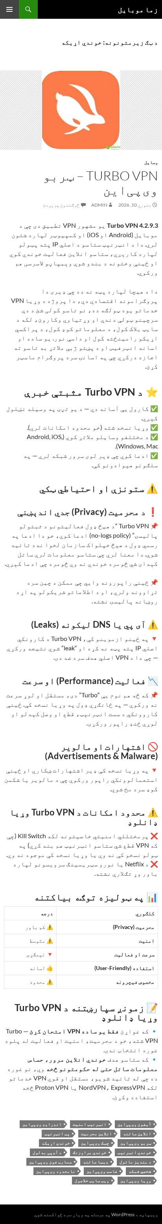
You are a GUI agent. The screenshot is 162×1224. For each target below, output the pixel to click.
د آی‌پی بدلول (47, 1152)
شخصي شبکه (140, 1171)
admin (99, 205)
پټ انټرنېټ (57, 1133)
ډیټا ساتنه (96, 1161)
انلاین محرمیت (96, 1133)
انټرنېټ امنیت (90, 1124)
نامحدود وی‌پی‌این (55, 1171)
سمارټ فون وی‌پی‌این (50, 1161)
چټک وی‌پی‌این (95, 1142)
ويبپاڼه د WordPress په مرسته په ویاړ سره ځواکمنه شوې (96, 1214)
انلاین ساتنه (137, 1133)
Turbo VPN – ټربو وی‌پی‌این (100, 183)
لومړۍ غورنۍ (9, 9)
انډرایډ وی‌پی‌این (42, 1124)
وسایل (151, 162)
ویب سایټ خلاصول (92, 1180)
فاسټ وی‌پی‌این (102, 1171)
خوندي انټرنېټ (134, 1152)
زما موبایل (138, 9)
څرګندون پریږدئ (61, 205)
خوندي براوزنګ (90, 1152)
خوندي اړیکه (56, 1142)
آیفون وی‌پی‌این (134, 1124)
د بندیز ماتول (135, 1161)
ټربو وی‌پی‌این (135, 1142)
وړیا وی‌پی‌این (135, 1180)
